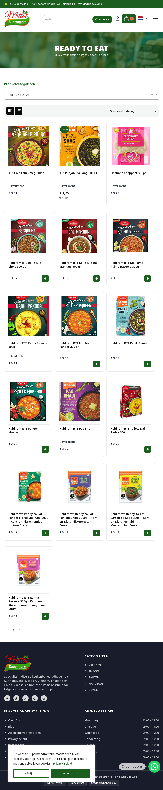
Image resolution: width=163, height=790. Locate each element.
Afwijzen (31, 773)
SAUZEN (94, 677)
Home (58, 55)
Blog (11, 726)
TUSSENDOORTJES (76, 55)
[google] (35, 698)
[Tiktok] (16, 698)
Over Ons (14, 720)
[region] (51, 763)
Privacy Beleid (62, 763)
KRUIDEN (95, 665)
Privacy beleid (17, 739)
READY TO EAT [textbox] (80, 95)
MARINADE (96, 683)
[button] (45, 278)
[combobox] (81, 95)
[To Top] (156, 782)
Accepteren (70, 773)
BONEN (93, 690)
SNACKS (94, 671)
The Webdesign (125, 776)
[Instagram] (25, 698)
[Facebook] (7, 698)
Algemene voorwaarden (24, 733)
